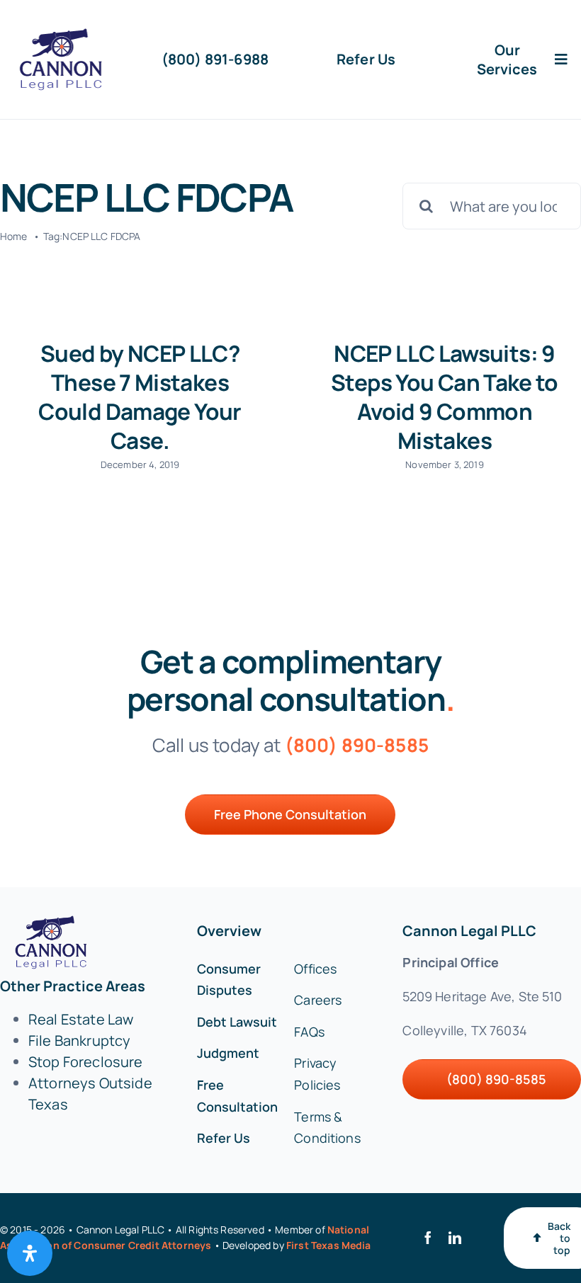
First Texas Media (328, 1245)
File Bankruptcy (79, 1040)
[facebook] (428, 1237)
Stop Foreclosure (85, 1061)
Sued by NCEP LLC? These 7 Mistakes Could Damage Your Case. (139, 396)
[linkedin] (455, 1237)
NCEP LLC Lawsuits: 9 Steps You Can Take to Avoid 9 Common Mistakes (444, 396)
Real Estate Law (80, 1019)
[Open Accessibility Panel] (29, 1253)
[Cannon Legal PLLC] (64, 35)
